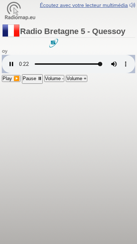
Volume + (76, 78)
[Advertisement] (68, 127)
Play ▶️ (11, 78)
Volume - (54, 78)
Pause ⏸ (32, 78)
